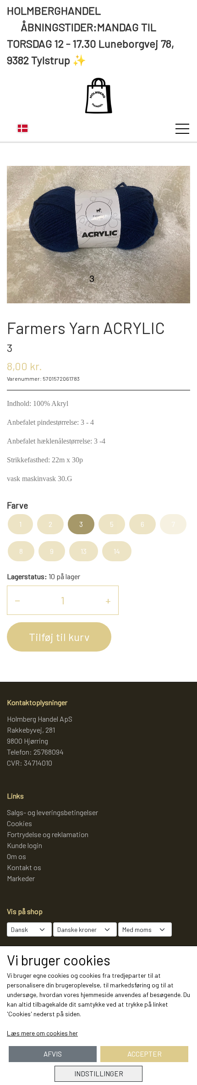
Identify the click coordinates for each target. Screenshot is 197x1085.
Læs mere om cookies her (42, 1033)
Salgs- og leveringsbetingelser (52, 812)
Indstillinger (98, 1073)
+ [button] (108, 600)
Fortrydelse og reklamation (47, 834)
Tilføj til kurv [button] (59, 636)
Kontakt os (24, 867)
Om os (16, 856)
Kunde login (24, 845)
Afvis (53, 1054)
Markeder (21, 878)
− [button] (17, 600)
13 (84, 551)
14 (117, 551)
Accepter (144, 1054)
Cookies (19, 823)
